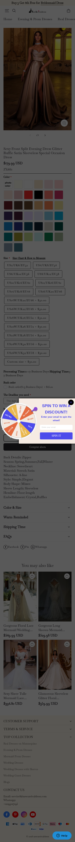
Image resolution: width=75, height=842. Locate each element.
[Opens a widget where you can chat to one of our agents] (62, 835)
